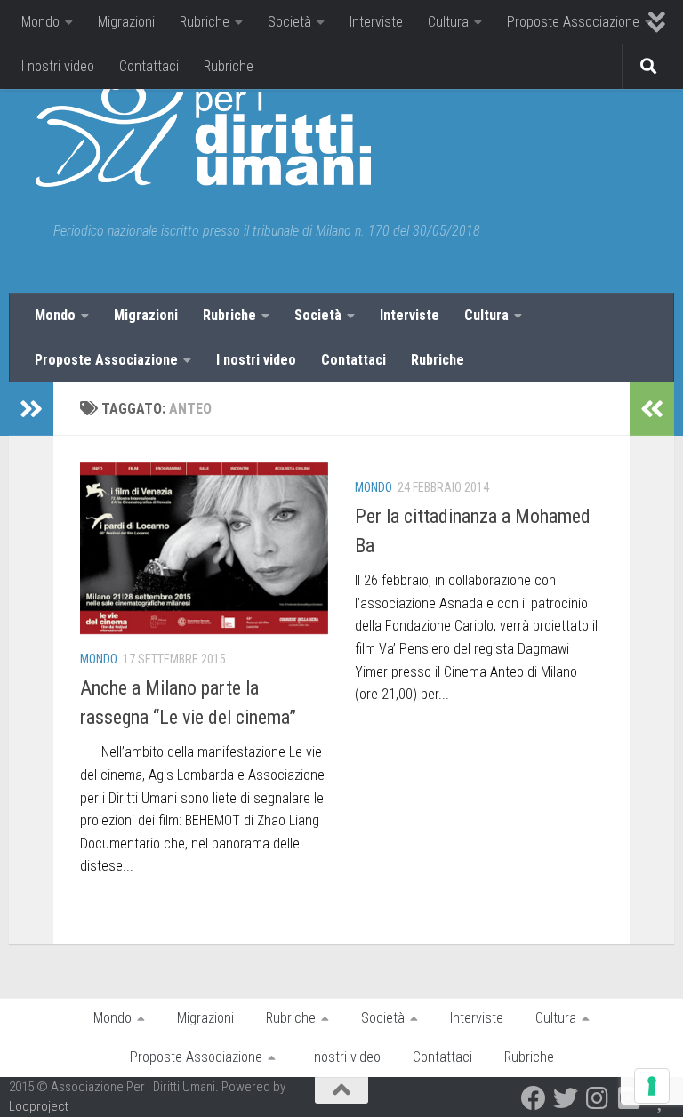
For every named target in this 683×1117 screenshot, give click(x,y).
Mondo (40, 21)
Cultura (448, 21)
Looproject (38, 1106)
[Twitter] (565, 1098)
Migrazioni (126, 21)
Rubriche (204, 21)
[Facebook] (533, 1098)
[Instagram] (597, 1098)
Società (289, 21)
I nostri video (57, 66)
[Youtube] (629, 1098)
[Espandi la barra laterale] (31, 409)
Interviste (376, 21)
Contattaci (149, 66)
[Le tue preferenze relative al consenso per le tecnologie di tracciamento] (652, 1086)
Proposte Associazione (573, 21)
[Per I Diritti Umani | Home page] (203, 133)
